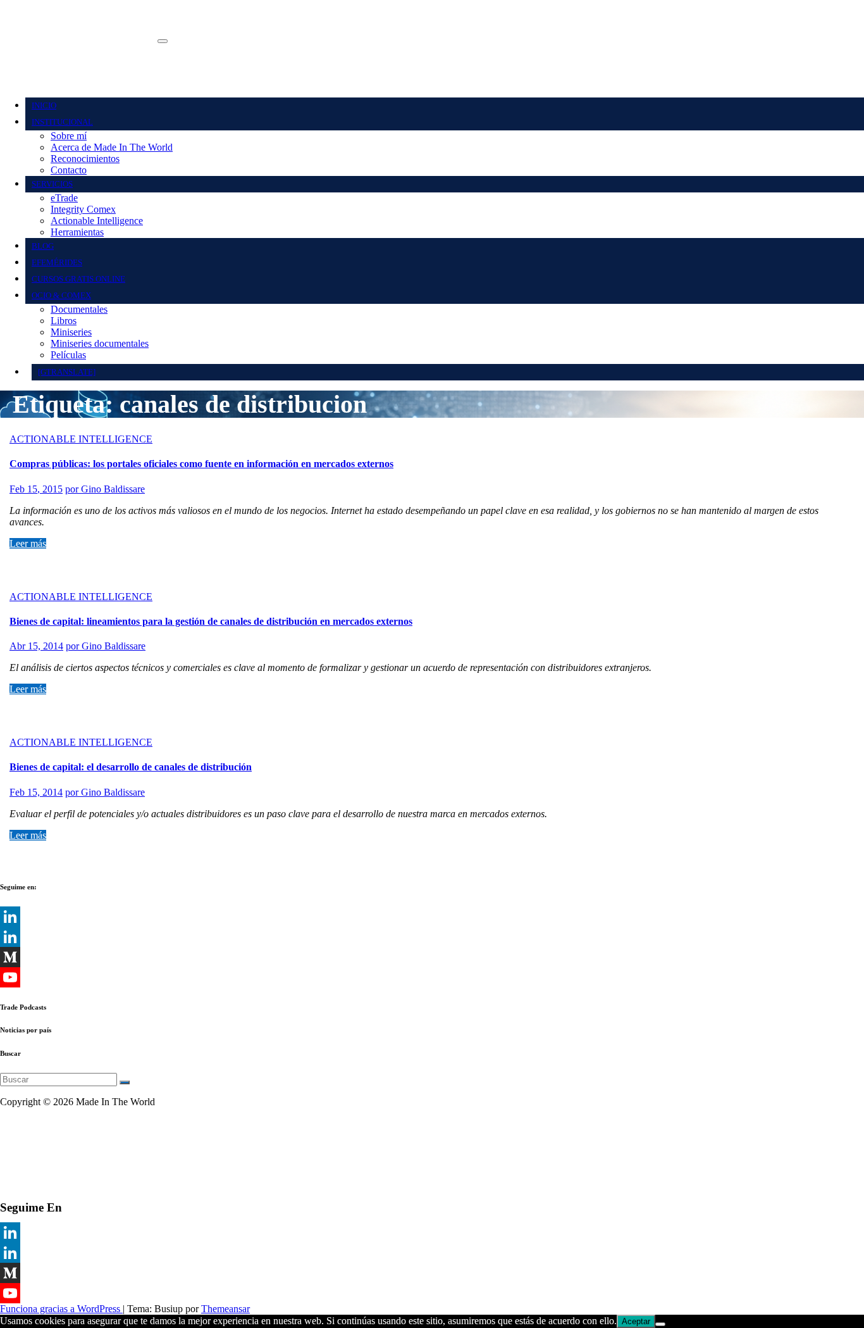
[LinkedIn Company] (432, 937)
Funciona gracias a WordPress (61, 1308)
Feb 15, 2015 (36, 489)
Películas (68, 354)
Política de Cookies (38, 1166)
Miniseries (71, 332)
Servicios (52, 184)
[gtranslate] (67, 372)
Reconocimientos (85, 158)
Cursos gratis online (78, 279)
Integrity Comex (83, 209)
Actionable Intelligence (97, 220)
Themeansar (225, 1308)
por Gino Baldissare (105, 489)
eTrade (64, 197)
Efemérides (57, 262)
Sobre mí (69, 135)
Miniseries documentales (100, 343)
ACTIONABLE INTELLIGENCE (80, 439)
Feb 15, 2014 (36, 792)
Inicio (44, 105)
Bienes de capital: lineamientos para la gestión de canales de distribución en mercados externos (210, 621)
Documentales (79, 309)
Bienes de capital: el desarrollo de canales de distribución (130, 766)
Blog (43, 246)
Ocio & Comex (61, 295)
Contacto (69, 170)
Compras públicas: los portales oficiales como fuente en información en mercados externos (201, 463)
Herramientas (77, 232)
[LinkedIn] (432, 916)
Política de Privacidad (43, 1144)
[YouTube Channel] (432, 977)
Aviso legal (22, 1123)
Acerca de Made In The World (112, 147)
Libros (64, 320)
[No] (660, 1324)
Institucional (62, 122)
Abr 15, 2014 (36, 646)
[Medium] (432, 957)
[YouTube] (432, 1293)
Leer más (27, 543)
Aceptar (636, 1321)
